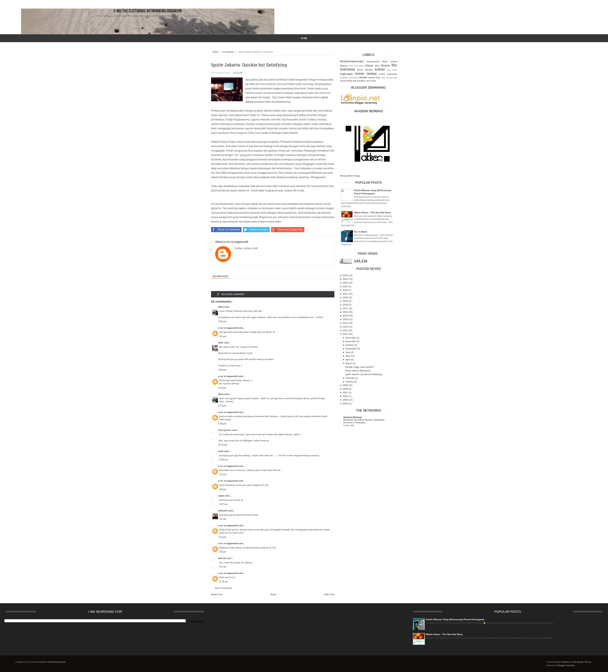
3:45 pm (222, 321)
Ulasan (369, 65)
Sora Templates (563, 662)
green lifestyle (365, 69)
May (347, 356)
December (351, 337)
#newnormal (373, 61)
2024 (345, 282)
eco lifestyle (382, 65)
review (363, 77)
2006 (345, 396)
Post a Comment (223, 588)
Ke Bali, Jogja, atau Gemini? (359, 367)
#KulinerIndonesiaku (352, 61)
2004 (345, 403)
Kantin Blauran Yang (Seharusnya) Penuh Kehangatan (455, 619)
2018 (345, 304)
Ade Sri (222, 558)
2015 (345, 315)
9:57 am (222, 566)
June (348, 352)
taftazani (223, 510)
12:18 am (223, 581)
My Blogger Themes (582, 662)
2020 (345, 297)
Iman (220, 342)
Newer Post (217, 594)
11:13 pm (223, 444)
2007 (345, 392)
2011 (345, 330)
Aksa (221, 306)
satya (221, 495)
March (348, 363)
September (351, 348)
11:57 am (223, 504)
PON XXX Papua (356, 66)
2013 (345, 323)
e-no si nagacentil (228, 328)
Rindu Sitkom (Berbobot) (357, 370)
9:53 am (222, 519)
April (348, 359)
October (349, 345)
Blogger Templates (567, 665)
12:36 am (223, 459)
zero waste (371, 81)
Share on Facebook (229, 229)
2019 (345, 301)
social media (346, 80)
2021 (345, 294)
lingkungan (346, 73)
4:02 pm (222, 489)
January (349, 381)
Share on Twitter (259, 229)
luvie (220, 451)
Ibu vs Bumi (360, 231)
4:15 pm (222, 405)
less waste (392, 70)
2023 (345, 286)
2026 (345, 275)
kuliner (380, 69)
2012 (345, 326)
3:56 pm (222, 369)
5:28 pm (222, 423)
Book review (389, 61)
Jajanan (344, 65)
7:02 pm (222, 537)
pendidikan (344, 78)
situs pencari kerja (389, 78)
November (351, 341)
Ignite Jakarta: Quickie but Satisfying (363, 374)
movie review (366, 74)
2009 (345, 385)
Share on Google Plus (290, 229)
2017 (345, 308)
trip (354, 80)
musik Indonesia (388, 74)
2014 (345, 319)
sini (302, 190)
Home (215, 52)
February (350, 378)
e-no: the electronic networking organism (148, 11)
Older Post (329, 594)
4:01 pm (222, 474)
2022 (345, 290)
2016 (345, 312)
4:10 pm (222, 387)
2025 (345, 279)
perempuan (353, 78)
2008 (345, 389)
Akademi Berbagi (352, 417)
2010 (345, 334)
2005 (345, 400)
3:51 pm (222, 336)
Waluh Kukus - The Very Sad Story (372, 212)
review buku (374, 77)
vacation (361, 80)
